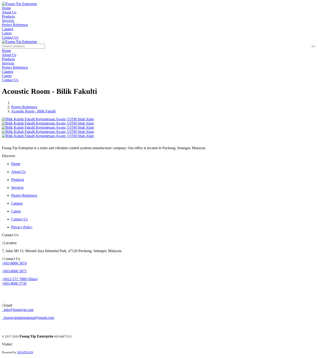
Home (6, 8)
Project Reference (15, 25)
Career (7, 33)
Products (8, 16)
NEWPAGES (25, 352)
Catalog (7, 29)
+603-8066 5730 (14, 283)
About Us (9, 12)
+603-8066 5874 (14, 263)
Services (8, 21)
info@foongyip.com (18, 310)
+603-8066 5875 (14, 271)
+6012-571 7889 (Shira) (19, 279)
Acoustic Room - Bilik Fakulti (33, 111)
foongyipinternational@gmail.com (28, 318)
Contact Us (10, 37)
